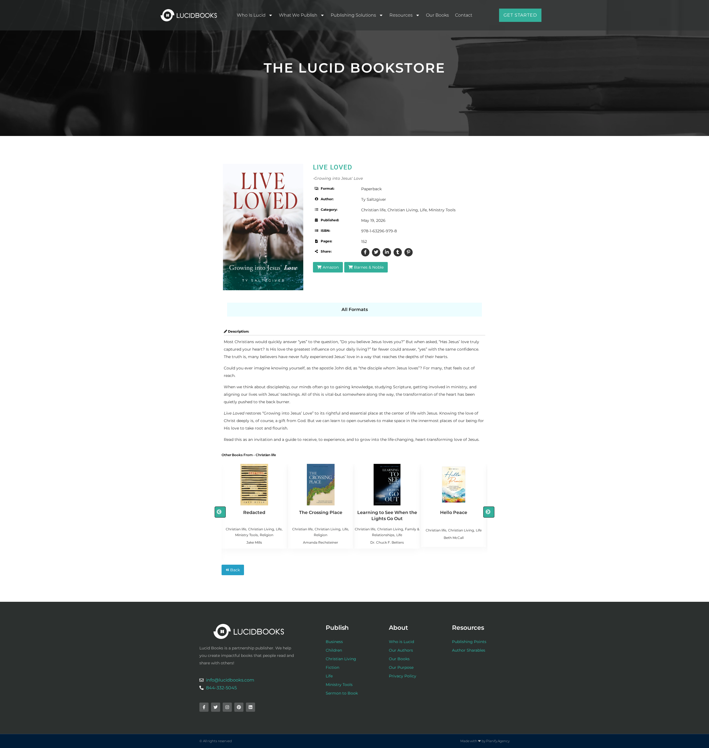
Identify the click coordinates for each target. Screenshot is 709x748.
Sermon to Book (342, 693)
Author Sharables (468, 650)
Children (334, 650)
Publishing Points (469, 641)
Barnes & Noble (368, 267)
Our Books (437, 15)
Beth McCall (454, 538)
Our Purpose (401, 667)
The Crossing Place (320, 512)
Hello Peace (453, 512)
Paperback (371, 188)
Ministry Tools (442, 209)
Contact (463, 15)
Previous (220, 512)
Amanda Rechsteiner (320, 542)
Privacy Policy (402, 676)
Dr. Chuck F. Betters (387, 542)
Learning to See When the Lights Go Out (387, 515)
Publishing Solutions (353, 15)
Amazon (330, 267)
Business (334, 641)
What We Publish (298, 15)
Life (423, 209)
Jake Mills (254, 542)
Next (488, 512)
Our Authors (401, 650)
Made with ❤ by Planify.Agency (485, 741)
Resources (401, 15)
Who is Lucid (251, 15)
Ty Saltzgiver (373, 199)
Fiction (332, 667)
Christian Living (402, 209)
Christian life (373, 209)
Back (234, 569)
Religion (266, 535)
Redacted (254, 512)
